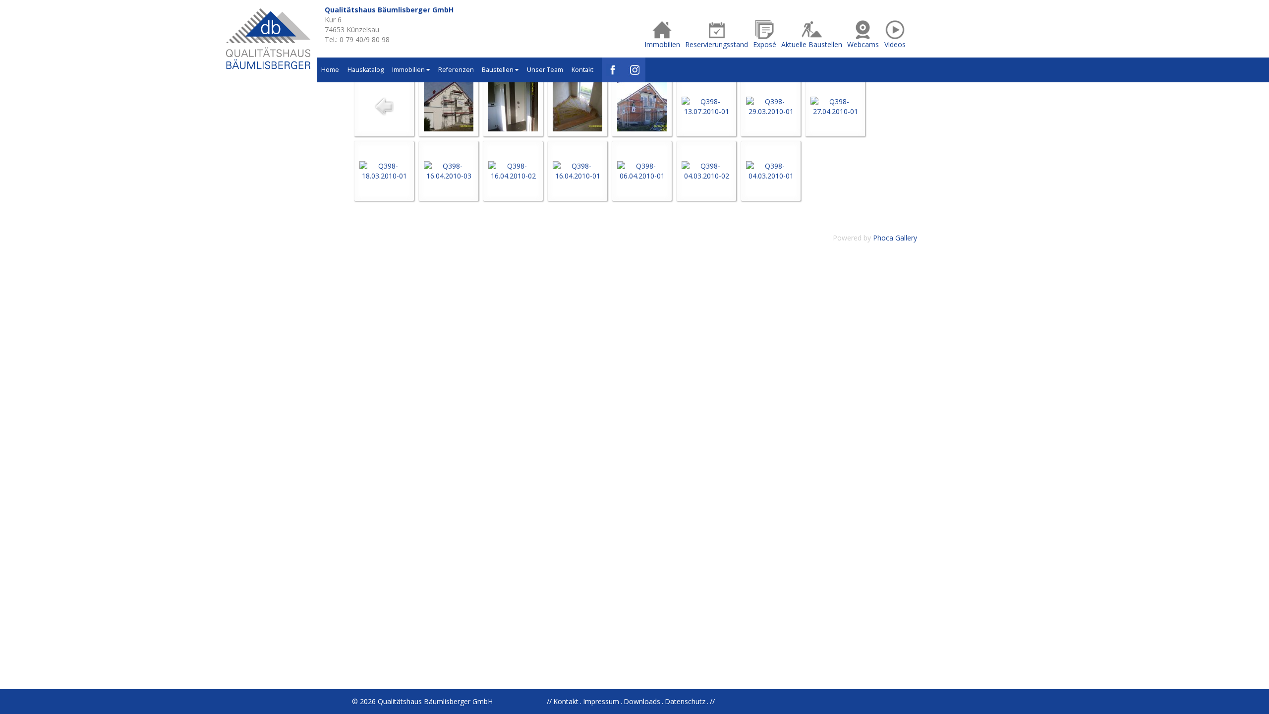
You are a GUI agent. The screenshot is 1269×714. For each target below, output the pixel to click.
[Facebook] (613, 70)
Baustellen (498, 69)
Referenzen (456, 69)
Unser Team (545, 69)
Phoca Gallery (895, 237)
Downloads (642, 701)
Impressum (601, 701)
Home (330, 69)
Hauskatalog (365, 69)
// (712, 701)
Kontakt (582, 69)
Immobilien (409, 69)
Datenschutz (685, 701)
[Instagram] (634, 70)
